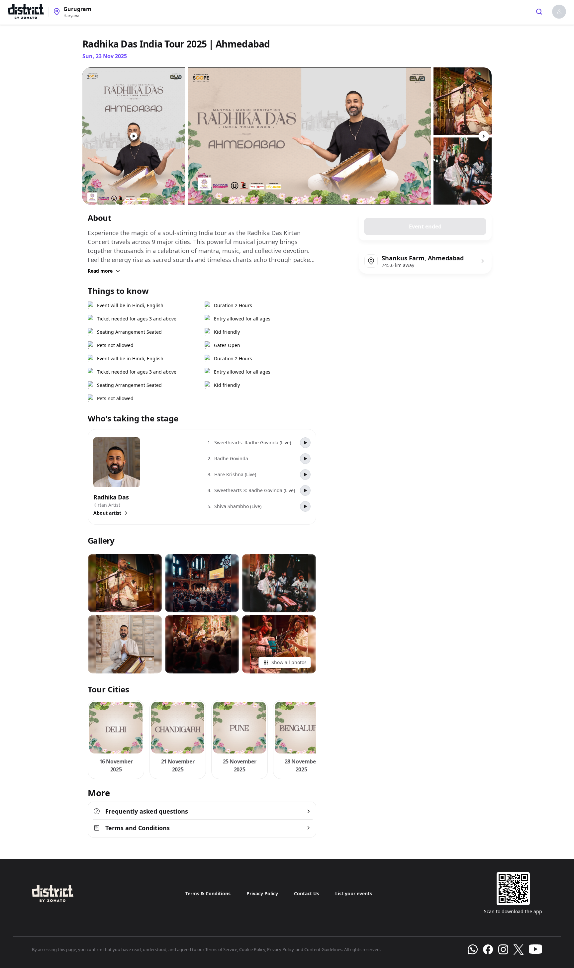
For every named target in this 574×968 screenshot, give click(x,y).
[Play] (305, 442)
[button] (559, 12)
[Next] (483, 136)
